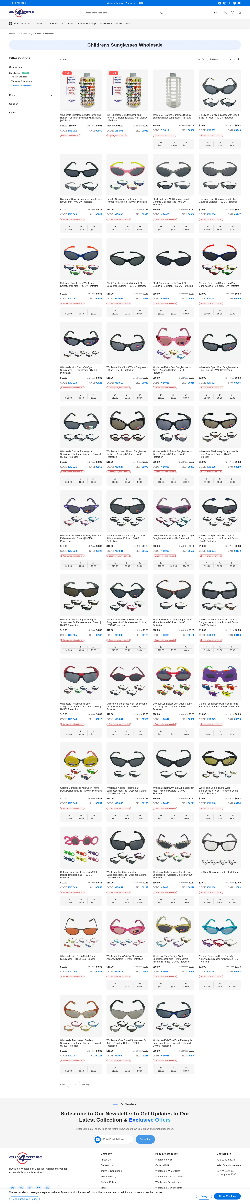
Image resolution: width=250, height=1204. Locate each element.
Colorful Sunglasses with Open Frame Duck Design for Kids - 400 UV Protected (81, 789)
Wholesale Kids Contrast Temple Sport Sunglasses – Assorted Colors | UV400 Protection (173, 875)
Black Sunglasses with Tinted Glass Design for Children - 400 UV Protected (173, 284)
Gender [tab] (13, 104)
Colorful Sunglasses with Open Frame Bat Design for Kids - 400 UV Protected (219, 705)
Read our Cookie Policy (24, 1199)
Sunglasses (25, 34)
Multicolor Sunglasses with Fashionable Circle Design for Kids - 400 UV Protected (126, 706)
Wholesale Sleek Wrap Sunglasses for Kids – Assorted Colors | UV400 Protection (218, 454)
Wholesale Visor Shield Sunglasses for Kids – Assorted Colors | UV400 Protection (126, 1043)
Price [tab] (12, 95)
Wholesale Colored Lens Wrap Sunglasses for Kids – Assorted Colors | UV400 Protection (219, 791)
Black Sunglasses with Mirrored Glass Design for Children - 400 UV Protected (126, 284)
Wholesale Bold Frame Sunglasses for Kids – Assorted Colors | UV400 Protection (172, 454)
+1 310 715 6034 (17, 3)
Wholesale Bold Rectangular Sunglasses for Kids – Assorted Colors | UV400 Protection (126, 875)
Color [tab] (12, 112)
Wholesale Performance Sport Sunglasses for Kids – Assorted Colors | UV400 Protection (80, 706)
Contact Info (224, 1154)
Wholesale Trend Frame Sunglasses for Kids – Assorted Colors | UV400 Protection (80, 538)
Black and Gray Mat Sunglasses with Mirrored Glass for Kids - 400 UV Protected (171, 202)
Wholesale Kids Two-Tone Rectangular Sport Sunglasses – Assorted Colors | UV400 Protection (173, 1043)
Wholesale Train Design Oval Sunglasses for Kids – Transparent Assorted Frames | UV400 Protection (171, 959)
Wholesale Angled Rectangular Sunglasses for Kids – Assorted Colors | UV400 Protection (126, 791)
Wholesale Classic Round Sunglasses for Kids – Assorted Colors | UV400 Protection (126, 454)
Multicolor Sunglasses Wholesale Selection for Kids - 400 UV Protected (79, 284)
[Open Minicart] (240, 12)
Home (12, 34)
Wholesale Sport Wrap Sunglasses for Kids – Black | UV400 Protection (218, 368)
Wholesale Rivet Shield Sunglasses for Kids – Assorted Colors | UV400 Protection (173, 622)
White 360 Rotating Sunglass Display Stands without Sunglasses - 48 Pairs (172, 116)
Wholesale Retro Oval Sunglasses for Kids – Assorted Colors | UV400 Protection (172, 370)
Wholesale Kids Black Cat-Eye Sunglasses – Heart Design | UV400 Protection (78, 370)
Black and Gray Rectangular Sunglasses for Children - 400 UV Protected (81, 200)
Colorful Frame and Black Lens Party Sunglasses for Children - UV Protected (219, 284)
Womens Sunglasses (21, 81)
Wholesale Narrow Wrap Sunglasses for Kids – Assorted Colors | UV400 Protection (173, 791)
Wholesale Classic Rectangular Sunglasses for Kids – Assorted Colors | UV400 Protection (80, 454)
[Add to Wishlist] (232, 12)
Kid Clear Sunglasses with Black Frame (219, 872)
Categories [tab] (15, 67)
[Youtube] (239, 4)
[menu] (125, 23)
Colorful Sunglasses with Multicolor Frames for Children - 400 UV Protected (126, 200)
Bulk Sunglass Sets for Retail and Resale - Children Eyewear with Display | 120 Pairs (126, 118)
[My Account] (225, 12)
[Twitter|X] (229, 4)
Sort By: (201, 59)
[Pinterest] (234, 4)
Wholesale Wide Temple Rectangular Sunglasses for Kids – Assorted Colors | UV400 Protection (219, 622)
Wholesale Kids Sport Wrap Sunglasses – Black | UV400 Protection (127, 368)
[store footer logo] (26, 1163)
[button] (216, 12)
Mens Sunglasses (20, 77)
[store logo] (21, 13)
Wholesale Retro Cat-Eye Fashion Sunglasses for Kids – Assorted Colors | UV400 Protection (126, 622)
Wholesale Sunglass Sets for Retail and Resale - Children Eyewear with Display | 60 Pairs (80, 118)
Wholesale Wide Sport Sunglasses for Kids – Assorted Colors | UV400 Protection (125, 538)
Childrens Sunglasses (21, 86)
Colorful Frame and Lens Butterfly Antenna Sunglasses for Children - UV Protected (218, 959)
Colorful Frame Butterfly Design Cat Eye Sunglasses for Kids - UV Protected (173, 536)
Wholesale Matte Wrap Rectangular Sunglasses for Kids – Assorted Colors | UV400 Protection (80, 622)
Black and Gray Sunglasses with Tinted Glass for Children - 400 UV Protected (219, 200)
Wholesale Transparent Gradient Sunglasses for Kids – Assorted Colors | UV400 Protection (80, 1043)
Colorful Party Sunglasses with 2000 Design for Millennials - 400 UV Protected (79, 875)
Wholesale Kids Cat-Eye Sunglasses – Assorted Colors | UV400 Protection (126, 957)
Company (106, 1154)
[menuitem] (19, 23)
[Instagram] (224, 4)
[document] (125, 1196)
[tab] (30, 73)
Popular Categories (166, 1154)
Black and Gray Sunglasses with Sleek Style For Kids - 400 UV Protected (219, 116)
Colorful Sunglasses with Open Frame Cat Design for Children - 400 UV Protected (172, 706)
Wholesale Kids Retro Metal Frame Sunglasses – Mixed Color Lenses (78, 957)
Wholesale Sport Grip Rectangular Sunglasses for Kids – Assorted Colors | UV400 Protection (219, 538)
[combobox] (124, 13)
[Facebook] (219, 4)
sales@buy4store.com (229, 1165)
